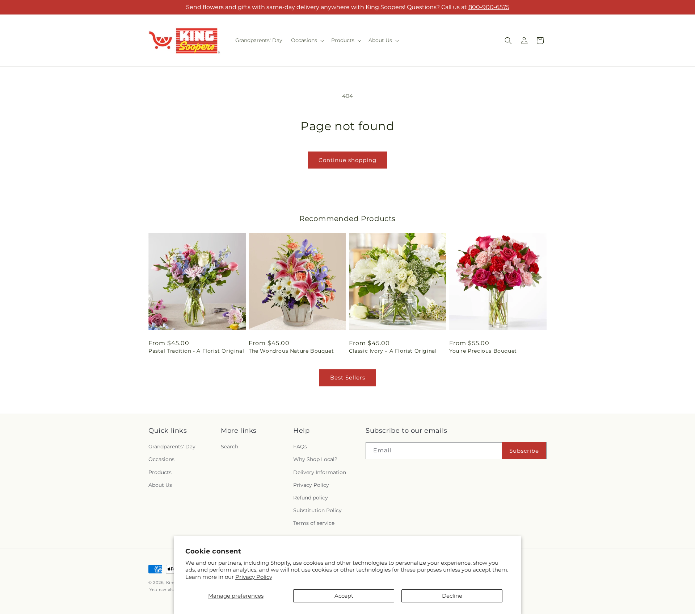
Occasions (161, 459)
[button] (307, 40)
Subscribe (524, 450)
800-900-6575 (488, 7)
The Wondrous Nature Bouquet (291, 351)
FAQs (300, 447)
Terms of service (313, 523)
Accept (343, 595)
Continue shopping (347, 160)
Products (160, 472)
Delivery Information (319, 472)
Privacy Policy (253, 576)
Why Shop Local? (315, 459)
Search (229, 447)
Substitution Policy (317, 510)
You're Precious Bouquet (483, 351)
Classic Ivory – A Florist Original (393, 351)
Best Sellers (347, 377)
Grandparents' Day (171, 447)
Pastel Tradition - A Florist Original (196, 351)
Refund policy (310, 497)
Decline (452, 595)
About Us (160, 485)
